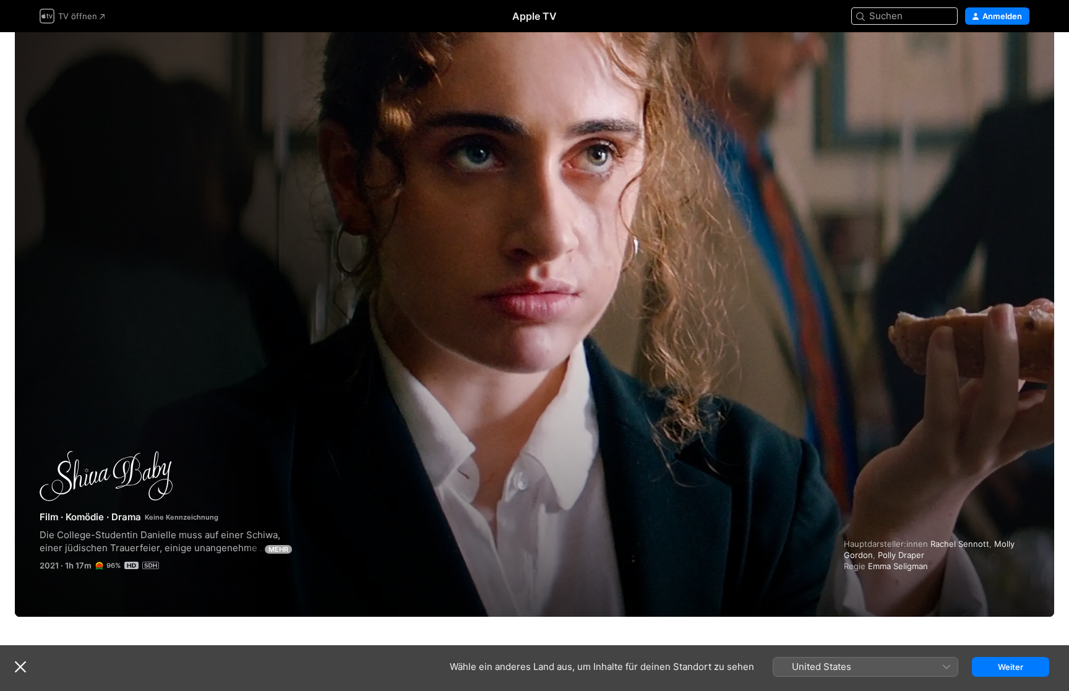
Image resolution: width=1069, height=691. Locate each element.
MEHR (278, 549)
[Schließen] (20, 666)
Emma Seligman (898, 566)
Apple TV (534, 16)
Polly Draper (901, 555)
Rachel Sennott (959, 544)
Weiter (1010, 667)
